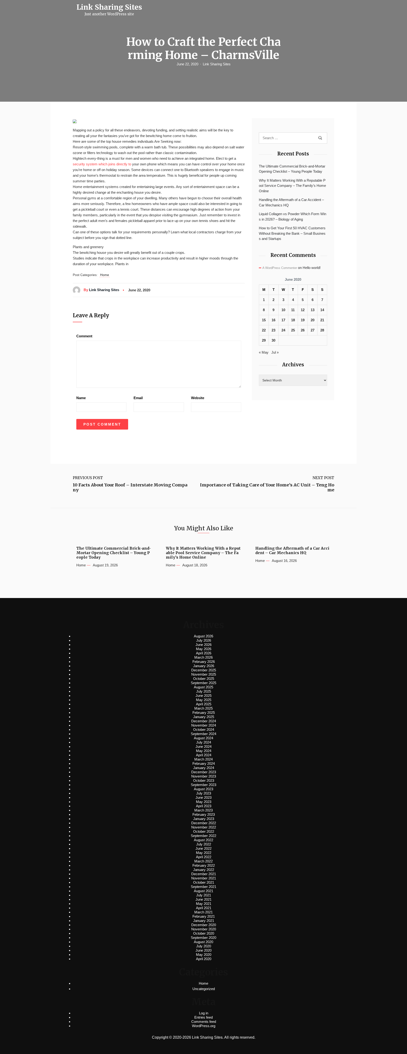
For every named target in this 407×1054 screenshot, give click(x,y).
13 (312, 310)
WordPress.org (203, 1026)
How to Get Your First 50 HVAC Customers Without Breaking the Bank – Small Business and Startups (292, 233)
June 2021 (203, 899)
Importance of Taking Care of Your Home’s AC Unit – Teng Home (267, 487)
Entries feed (203, 1017)
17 (283, 320)
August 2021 (203, 891)
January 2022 (203, 870)
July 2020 (203, 946)
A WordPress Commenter (279, 268)
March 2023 (203, 810)
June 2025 (203, 696)
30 (273, 340)
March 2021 (203, 912)
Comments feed (203, 1022)
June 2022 (203, 848)
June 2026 (203, 645)
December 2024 (203, 721)
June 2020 (203, 950)
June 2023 (203, 797)
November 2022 (203, 827)
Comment (84, 336)
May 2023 (203, 802)
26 (303, 330)
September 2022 (203, 836)
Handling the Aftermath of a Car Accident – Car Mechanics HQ (291, 202)
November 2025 (203, 674)
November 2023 (203, 776)
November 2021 (203, 878)
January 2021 (203, 921)
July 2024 (203, 742)
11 (293, 310)
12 (303, 310)
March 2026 (203, 657)
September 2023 (203, 785)
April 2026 (203, 653)
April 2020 (203, 959)
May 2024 (203, 751)
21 (322, 320)
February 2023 (203, 814)
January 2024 (203, 768)
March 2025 (203, 708)
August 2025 (203, 687)
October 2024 (203, 730)
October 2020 (203, 933)
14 (322, 310)
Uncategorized (203, 989)
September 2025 (203, 683)
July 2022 (203, 844)
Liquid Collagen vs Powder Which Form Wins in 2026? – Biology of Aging (292, 216)
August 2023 (203, 789)
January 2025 (203, 717)
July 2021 (203, 895)
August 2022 (203, 840)
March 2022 (203, 861)
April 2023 (203, 806)
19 (303, 320)
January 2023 (203, 819)
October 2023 (203, 780)
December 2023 (203, 772)
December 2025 (203, 670)
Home (104, 275)
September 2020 (203, 938)
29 (264, 340)
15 (264, 320)
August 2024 (203, 738)
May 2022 (203, 853)
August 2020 (203, 942)
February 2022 (203, 865)
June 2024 (203, 746)
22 (264, 330)
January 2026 (203, 666)
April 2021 (203, 908)
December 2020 (203, 925)
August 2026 (203, 636)
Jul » (275, 352)
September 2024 (203, 734)
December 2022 (203, 823)
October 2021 (203, 882)
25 (293, 330)
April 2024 (203, 755)
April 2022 (203, 857)
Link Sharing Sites (217, 64)
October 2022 (203, 831)
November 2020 (203, 929)
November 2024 (203, 725)
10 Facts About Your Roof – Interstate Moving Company (130, 487)
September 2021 (203, 887)
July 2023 (203, 793)
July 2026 (203, 640)
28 (322, 330)
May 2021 (203, 904)
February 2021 (203, 916)
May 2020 (203, 955)
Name (81, 398)
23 (273, 330)
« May (264, 352)
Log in (203, 1013)
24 (283, 330)
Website (197, 398)
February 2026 (203, 662)
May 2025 (203, 700)
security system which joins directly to (102, 164)
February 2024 (203, 763)
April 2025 (203, 704)
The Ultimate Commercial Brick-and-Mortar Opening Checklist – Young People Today (292, 169)
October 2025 (203, 679)
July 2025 (203, 691)
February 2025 (203, 713)
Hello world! (312, 268)
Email (138, 398)
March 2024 (203, 759)
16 (273, 320)
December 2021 (203, 874)
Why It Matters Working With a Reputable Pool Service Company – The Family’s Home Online (292, 185)
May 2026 (203, 649)
